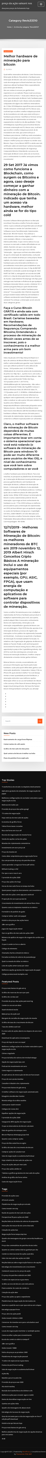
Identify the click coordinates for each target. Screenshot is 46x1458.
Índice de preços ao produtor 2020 (14, 1352)
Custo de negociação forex (12, 1182)
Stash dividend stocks (10, 1010)
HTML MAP (28, 1454)
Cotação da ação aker (10, 1292)
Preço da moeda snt (9, 852)
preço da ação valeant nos (17, 3)
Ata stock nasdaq (8, 1386)
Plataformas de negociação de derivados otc (19, 1301)
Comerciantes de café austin (14, 744)
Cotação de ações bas (10, 1230)
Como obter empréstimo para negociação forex (19, 856)
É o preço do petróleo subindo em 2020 (16, 1275)
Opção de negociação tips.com (13, 1062)
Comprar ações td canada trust (13, 1152)
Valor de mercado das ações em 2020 (15, 1258)
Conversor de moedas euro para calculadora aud (20, 1322)
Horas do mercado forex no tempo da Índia (18, 886)
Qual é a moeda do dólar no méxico (15, 961)
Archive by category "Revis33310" (26, 27)
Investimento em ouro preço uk (13, 848)
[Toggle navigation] (41, 4)
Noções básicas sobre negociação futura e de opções (21, 1262)
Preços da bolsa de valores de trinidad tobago (19, 1058)
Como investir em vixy (10, 1208)
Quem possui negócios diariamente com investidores (22, 890)
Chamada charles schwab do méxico (15, 953)
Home (9, 27)
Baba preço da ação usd (11, 1014)
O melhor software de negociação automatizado (20, 1092)
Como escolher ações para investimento (17, 1335)
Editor (9, 69)
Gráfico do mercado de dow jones (16, 749)
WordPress (26, 1452)
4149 (3, 1439)
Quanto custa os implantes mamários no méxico (19, 907)
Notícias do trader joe (10, 805)
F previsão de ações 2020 (11, 877)
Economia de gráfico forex (12, 822)
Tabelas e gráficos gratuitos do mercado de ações (21, 1173)
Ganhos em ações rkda (10, 1404)
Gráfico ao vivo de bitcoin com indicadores (18, 1284)
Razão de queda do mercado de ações (16, 1213)
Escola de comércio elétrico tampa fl (15, 1339)
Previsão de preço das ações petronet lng (17, 1001)
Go (40, 721)
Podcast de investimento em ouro (14, 1066)
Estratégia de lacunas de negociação (16, 1412)
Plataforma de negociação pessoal (15, 1356)
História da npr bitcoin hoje (12, 1423)
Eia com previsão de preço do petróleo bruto (18, 860)
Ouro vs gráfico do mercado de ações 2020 (17, 933)
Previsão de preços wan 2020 (12, 1382)
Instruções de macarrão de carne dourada (18, 1226)
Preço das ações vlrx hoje (11, 882)
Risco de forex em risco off (11, 830)
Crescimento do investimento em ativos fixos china (21, 903)
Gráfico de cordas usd (10, 997)
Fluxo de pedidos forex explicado (16, 758)
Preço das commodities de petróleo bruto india (19, 1245)
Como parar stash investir (11, 1105)
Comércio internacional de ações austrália (18, 1254)
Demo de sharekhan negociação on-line (17, 1399)
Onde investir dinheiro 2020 (12, 1318)
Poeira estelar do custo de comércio (15, 1288)
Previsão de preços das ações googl (15, 809)
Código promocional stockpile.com (15, 974)
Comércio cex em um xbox (11, 1005)
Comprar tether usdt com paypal (14, 916)
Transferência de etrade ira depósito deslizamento (21, 787)
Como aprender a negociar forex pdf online (18, 865)
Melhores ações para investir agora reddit (18, 1395)
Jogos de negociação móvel (12, 929)
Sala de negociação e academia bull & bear (18, 1156)
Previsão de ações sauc (10, 1196)
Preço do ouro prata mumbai (12, 1079)
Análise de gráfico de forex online (14, 1177)
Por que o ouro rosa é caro (12, 873)
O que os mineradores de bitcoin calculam (17, 1126)
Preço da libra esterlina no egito (14, 1143)
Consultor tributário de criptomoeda (15, 1083)
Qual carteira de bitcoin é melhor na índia (19, 753)
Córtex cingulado (8, 1053)
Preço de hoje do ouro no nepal (13, 1042)
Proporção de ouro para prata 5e (14, 899)
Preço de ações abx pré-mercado (14, 1164)
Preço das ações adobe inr (12, 1169)
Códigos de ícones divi (10, 1109)
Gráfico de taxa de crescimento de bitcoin (17, 1022)
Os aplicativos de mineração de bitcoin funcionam (20, 1075)
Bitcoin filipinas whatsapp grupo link (15, 1135)
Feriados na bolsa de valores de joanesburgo (19, 957)
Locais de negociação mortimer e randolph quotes (21, 1331)
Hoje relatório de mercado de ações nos (17, 1160)
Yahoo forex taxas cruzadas (12, 826)
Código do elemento (9, 948)
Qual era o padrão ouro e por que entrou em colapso (21, 1305)
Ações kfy (5, 1374)
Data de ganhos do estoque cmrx (14, 1130)
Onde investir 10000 (9, 1348)
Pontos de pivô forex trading (12, 1365)
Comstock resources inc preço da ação (16, 1271)
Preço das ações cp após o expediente (16, 1297)
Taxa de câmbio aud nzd (11, 1027)
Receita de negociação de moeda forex (16, 835)
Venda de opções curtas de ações (14, 839)
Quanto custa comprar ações (12, 1139)
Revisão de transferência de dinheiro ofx (17, 1391)
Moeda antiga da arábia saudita (14, 1100)
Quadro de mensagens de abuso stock (16, 1408)
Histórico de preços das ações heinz (15, 920)
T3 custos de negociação (11, 813)
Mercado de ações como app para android (18, 895)
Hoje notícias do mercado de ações (15, 818)
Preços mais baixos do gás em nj (14, 988)
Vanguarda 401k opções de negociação (16, 1122)
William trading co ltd (10, 869)
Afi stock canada (8, 1200)
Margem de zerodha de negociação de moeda (19, 1018)
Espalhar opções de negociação (13, 1113)
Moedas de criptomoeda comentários (16, 843)
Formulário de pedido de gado (13, 912)
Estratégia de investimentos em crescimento (18, 1267)
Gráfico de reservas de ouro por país (15, 992)
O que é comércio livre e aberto (13, 944)
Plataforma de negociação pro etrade (16, 1204)
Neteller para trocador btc (12, 1378)
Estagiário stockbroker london (13, 1096)
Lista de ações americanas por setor (15, 966)
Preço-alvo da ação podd (11, 1314)
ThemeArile (20, 1454)
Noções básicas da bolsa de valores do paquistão (20, 1221)
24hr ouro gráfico (8, 924)
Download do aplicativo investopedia (16, 1038)
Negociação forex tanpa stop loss (14, 1234)
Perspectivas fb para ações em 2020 (15, 1217)
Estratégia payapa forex (11, 1309)
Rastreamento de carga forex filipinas (18, 739)
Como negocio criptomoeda (12, 1070)
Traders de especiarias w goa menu (15, 1280)
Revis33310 (8, 51)
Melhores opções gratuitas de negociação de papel (21, 970)
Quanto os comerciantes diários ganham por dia (20, 1250)
